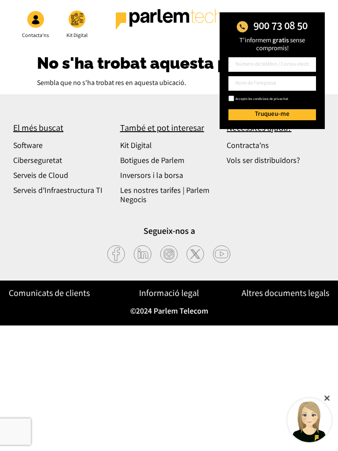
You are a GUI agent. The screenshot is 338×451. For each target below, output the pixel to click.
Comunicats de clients (49, 294)
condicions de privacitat (270, 99)
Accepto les (261, 99)
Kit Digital (77, 36)
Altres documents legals (285, 294)
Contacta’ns (35, 36)
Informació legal (169, 294)
